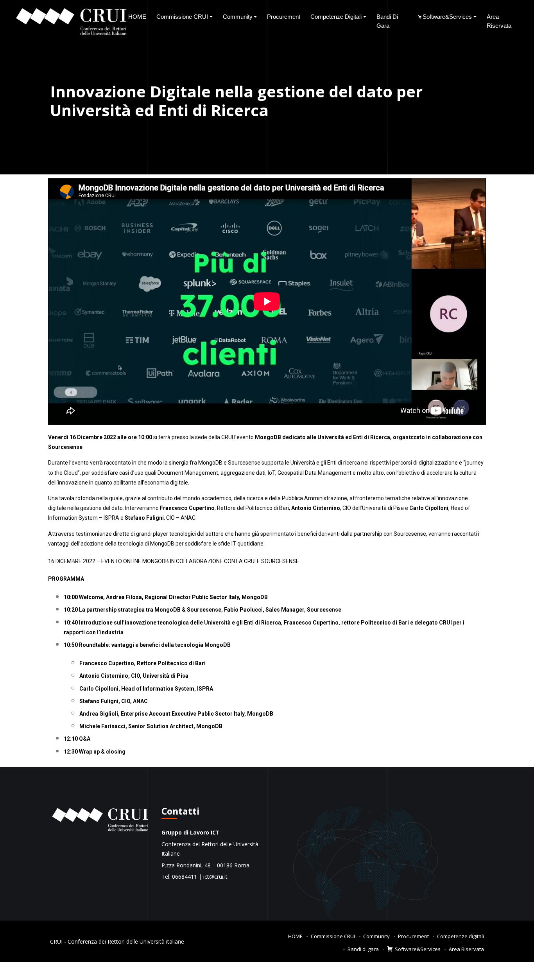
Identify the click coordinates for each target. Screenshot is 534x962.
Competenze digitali (336, 16)
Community (238, 16)
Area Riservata (499, 21)
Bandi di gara (387, 21)
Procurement (283, 16)
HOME (137, 16)
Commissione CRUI (182, 16)
